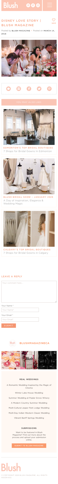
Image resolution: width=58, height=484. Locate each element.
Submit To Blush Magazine (29, 445)
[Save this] (51, 45)
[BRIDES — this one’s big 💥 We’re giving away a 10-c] (47, 360)
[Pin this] (51, 52)
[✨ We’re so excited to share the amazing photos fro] (29, 360)
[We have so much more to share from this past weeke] (10, 360)
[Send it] (51, 59)
